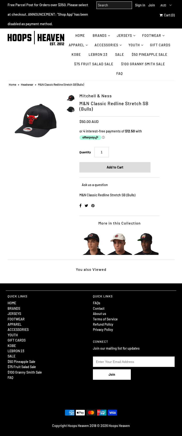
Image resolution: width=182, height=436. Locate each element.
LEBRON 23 (98, 54)
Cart (169, 15)
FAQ (119, 73)
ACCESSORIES (106, 45)
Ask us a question (95, 185)
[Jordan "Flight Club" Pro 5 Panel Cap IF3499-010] (92, 242)
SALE (119, 54)
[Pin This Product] (93, 205)
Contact (99, 308)
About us (99, 314)
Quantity (85, 152)
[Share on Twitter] (87, 205)
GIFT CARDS (160, 45)
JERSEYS (124, 35)
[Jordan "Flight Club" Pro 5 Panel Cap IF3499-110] (119, 242)
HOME (80, 35)
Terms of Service (105, 319)
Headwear (27, 84)
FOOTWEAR (151, 35)
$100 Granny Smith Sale (143, 64)
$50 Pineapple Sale (149, 54)
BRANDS (100, 35)
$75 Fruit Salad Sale (93, 64)
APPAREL (76, 45)
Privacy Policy (103, 330)
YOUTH (134, 45)
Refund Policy (103, 324)
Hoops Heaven (119, 426)
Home (12, 84)
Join (151, 5)
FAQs (96, 303)
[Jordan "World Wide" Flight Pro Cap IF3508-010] (146, 242)
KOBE (76, 54)
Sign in (140, 5)
